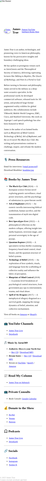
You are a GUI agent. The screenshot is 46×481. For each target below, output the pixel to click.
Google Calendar (29, 399)
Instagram (13, 461)
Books (32, 32)
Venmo (12, 418)
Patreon (25, 30)
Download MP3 (26, 352)
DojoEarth (13, 334)
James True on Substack (19, 382)
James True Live (16, 330)
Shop (37, 32)
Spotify (30, 363)
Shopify (33, 314)
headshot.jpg (28, 170)
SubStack (26, 32)
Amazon (23, 314)
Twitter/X (13, 465)
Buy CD (14, 352)
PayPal (12, 415)
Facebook (13, 458)
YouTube (31, 30)
